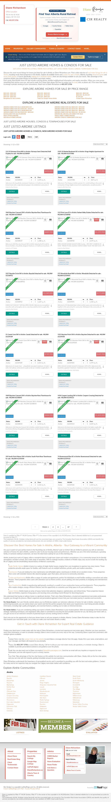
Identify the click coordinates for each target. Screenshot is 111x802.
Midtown (43, 693)
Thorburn (76, 691)
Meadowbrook (45, 691)
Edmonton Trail (12, 706)
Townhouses (12, 572)
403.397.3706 (13, 20)
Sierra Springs (44, 711)
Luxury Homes (13, 591)
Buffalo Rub (11, 687)
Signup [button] (30, 137)
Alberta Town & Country (74, 770)
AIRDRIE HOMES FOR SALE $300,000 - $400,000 (18, 109)
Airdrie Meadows (12, 676)
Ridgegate (43, 706)
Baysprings (10, 680)
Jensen (42, 680)
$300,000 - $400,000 (10, 95)
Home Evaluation (53, 761)
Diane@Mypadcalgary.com (52, 650)
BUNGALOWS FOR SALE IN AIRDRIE (15, 114)
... (63, 527)
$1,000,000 (79, 96)
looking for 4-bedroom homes (41, 76)
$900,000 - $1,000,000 (83, 95)
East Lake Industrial (13, 702)
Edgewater (10, 704)
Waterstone (76, 693)
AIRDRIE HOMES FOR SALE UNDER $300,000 (18, 107)
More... (87, 49)
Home (7, 49)
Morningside (44, 695)
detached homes (98, 74)
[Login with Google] (18, 138)
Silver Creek (76, 676)
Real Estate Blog (13, 759)
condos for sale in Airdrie (71, 74)
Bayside (9, 678)
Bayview (9, 683)
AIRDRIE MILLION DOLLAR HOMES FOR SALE (69, 114)
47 (68, 527)
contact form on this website (34, 639)
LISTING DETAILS (12, 192)
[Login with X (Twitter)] (23, 138)
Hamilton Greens (45, 676)
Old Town (43, 698)
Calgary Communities (36, 49)
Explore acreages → (94, 57)
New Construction (14, 585)
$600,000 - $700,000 (43, 95)
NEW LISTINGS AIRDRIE (11, 115)
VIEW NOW (20, 728)
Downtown (10, 700)
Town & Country (56, 49)
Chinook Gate (11, 691)
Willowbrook (77, 698)
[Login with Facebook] (14, 138)
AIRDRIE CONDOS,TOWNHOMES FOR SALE (68, 117)
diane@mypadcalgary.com (73, 755)
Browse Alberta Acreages (56, 34)
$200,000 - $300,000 (10, 93)
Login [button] (36, 137)
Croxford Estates (12, 698)
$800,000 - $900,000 (82, 93)
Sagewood (43, 708)
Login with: (7, 137)
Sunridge (75, 687)
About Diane (12, 756)
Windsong (76, 700)
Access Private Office (32, 789)
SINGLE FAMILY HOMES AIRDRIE (65, 115)
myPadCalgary (32, 767)
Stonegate (76, 683)
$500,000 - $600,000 (43, 93)
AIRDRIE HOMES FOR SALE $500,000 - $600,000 (18, 112)
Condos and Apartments (16, 578)
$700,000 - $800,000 (43, 96)
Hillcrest (42, 678)
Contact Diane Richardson (84, 98)
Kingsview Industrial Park (48, 685)
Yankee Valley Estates (80, 706)
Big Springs (10, 685)
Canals (9, 689)
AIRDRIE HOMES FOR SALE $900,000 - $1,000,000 (70, 112)
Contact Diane (74, 49)
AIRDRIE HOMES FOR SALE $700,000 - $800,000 (69, 109)
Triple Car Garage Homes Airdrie (47, 98)
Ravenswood (44, 702)
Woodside (76, 702)
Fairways (9, 708)
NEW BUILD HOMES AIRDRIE (12, 117)
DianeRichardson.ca (35, 770)
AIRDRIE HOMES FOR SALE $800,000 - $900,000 (69, 110)
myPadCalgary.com (72, 766)
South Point (77, 678)
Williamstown (77, 695)
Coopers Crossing (12, 695)
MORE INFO (91, 728)
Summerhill (76, 685)
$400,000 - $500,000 (10, 96)
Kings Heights (44, 683)
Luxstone (43, 689)
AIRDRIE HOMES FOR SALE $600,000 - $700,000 (69, 107)
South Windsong (78, 680)
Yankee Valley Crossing (80, 704)
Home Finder (52, 764)
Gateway (10, 711)
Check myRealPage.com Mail (13, 789)
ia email (75, 82)
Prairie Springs (44, 700)
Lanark (42, 687)
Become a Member (55, 730)
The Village (76, 689)
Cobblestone (11, 693)
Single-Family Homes (15, 566)
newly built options (10, 76)
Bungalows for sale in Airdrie (12, 98)
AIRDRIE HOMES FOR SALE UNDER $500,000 (18, 110)
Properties (18, 49)
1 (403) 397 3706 (12, 201)
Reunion (42, 704)
